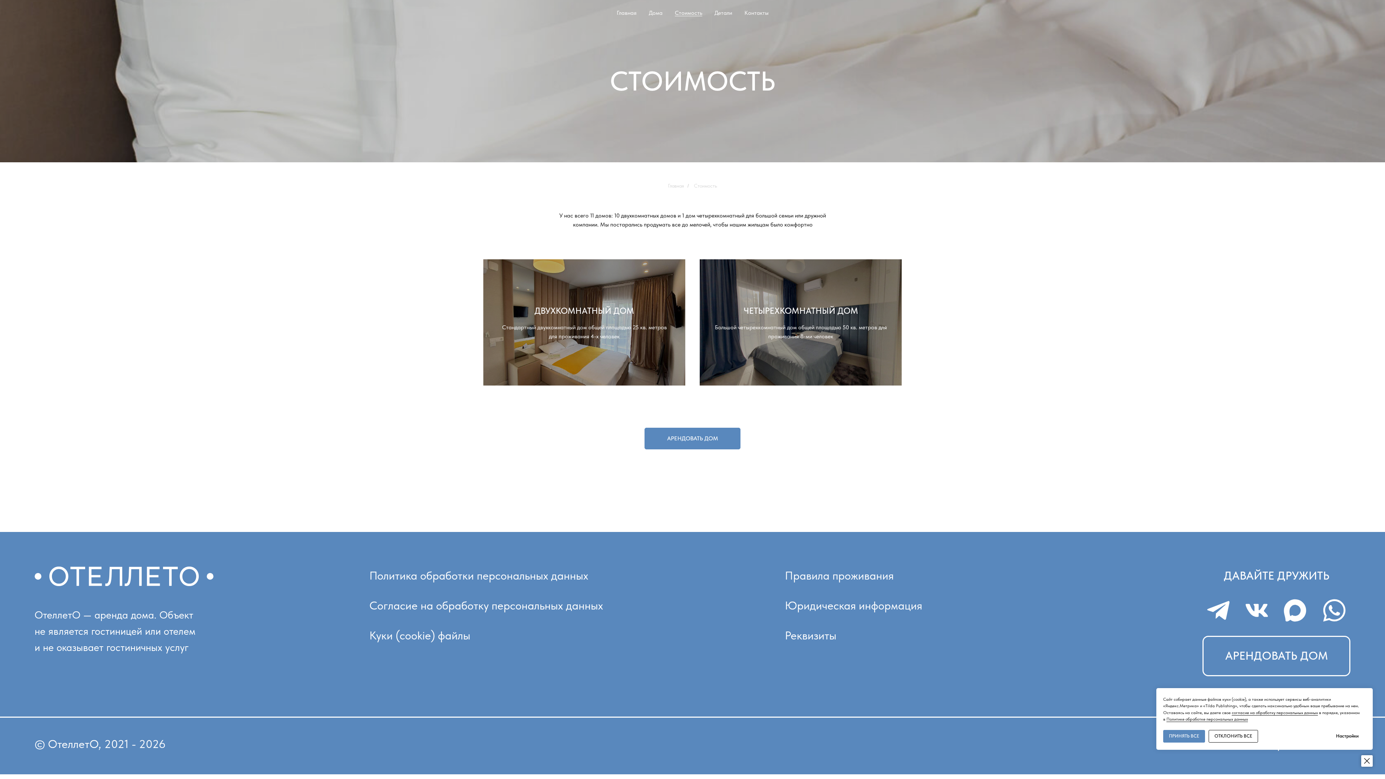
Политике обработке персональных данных (1207, 719)
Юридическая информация (853, 605)
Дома (656, 12)
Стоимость (688, 12)
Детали (723, 12)
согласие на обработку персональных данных (1275, 712)
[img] (1219, 610)
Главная (627, 12)
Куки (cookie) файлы (419, 635)
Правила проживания (839, 575)
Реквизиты (810, 635)
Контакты (756, 12)
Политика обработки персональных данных (478, 575)
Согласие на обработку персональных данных (486, 605)
